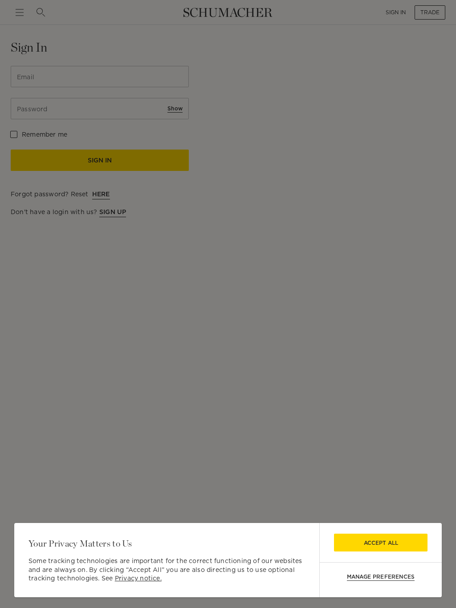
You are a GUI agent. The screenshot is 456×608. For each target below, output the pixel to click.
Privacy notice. (138, 578)
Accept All (381, 542)
